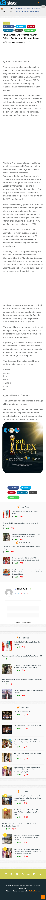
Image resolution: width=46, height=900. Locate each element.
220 (26, 714)
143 (26, 775)
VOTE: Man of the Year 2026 (23, 712)
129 (8, 829)
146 (20, 842)
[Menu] (43, 6)
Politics (11, 9)
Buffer (19, 30)
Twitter (21, 27)
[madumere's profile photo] (5, 42)
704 (20, 747)
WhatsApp (30, 30)
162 (20, 803)
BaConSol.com (34, 891)
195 (26, 817)
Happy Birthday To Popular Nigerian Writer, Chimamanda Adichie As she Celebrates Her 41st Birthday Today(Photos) (27, 770)
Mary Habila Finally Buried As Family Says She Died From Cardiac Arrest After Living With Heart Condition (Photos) (27, 572)
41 (15, 829)
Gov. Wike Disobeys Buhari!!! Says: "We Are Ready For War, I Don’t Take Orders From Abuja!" (27, 812)
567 (20, 758)
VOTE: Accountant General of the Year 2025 (27, 726)
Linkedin (9, 30)
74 (26, 842)
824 (20, 728)
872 (20, 714)
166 (26, 728)
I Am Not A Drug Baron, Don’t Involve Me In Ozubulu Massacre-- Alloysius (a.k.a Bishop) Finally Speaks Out (27, 798)
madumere (11, 42)
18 (26, 747)
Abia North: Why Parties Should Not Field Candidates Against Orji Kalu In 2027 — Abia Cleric (27, 742)
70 (26, 803)
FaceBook (9, 27)
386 (20, 775)
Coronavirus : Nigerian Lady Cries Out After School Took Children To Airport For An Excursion (27, 837)
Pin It (31, 27)
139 (26, 758)
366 (20, 817)
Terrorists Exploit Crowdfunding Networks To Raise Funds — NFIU (22, 656)
